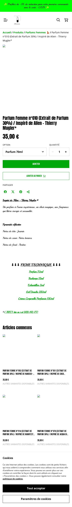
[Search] (58, 20)
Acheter (36, 164)
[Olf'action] (17, 20)
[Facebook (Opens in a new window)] (5, 191)
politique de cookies (13, 478)
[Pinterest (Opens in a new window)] (20, 191)
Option (6, 145)
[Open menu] (6, 20)
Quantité (54, 145)
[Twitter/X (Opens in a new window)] (12, 191)
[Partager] (28, 191)
